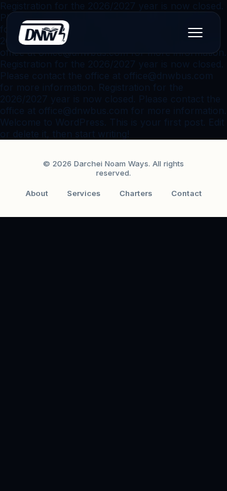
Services (84, 193)
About (37, 193)
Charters (135, 193)
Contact (186, 193)
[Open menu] (195, 32)
